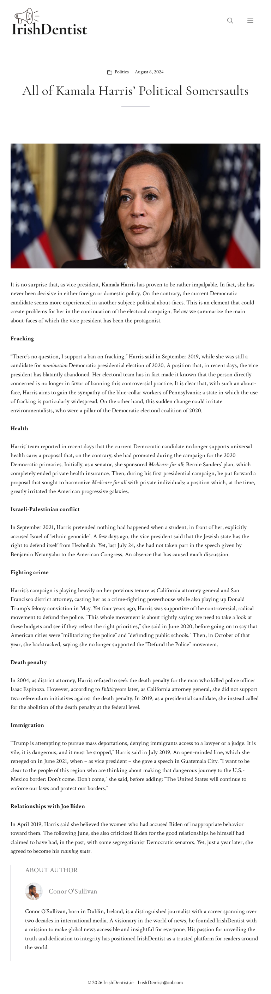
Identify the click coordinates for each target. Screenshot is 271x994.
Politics (122, 72)
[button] (230, 21)
